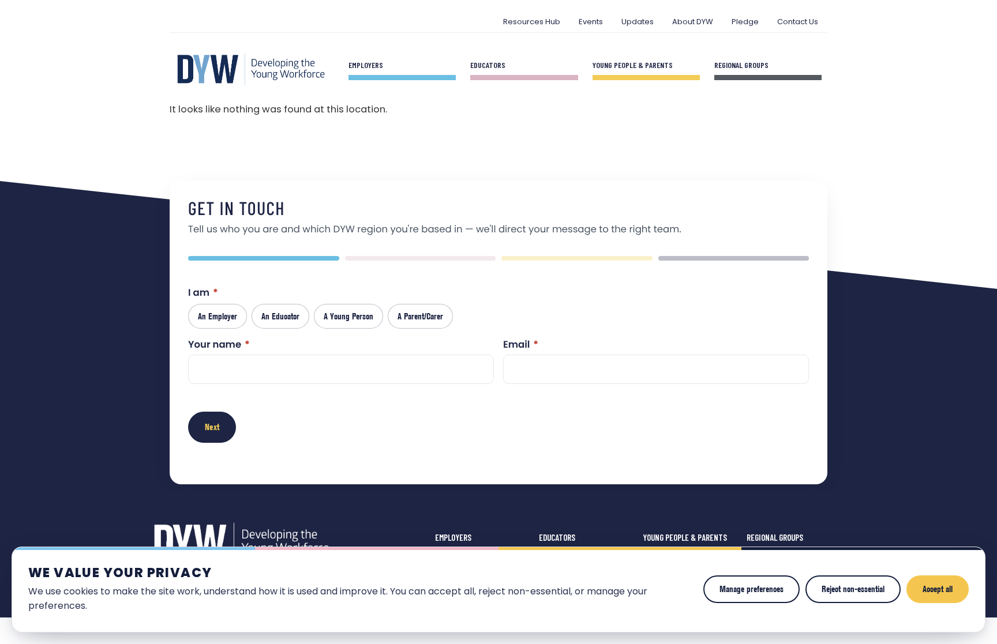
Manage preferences (751, 588)
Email (520, 345)
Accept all (938, 588)
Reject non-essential (853, 588)
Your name (219, 345)
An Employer (217, 316)
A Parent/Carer (420, 316)
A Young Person (348, 316)
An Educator (280, 316)
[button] (263, 258)
